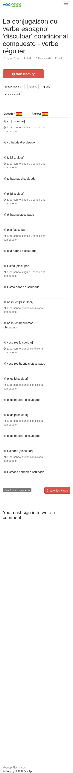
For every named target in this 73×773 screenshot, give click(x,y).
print (33, 86)
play (47, 86)
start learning (25, 73)
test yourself (13, 94)
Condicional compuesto (17, 490)
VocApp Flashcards (14, 767)
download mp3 (15, 86)
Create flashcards (57, 490)
